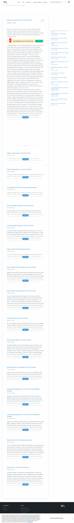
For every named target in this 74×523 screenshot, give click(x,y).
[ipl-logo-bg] (5, 2)
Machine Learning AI (37, 2)
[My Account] (69, 2)
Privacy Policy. (30, 521)
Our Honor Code (24, 511)
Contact (5, 509)
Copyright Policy (24, 508)
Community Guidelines (25, 509)
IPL (4, 5)
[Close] (72, 518)
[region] (37, 518)
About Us (5, 508)
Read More (25, 159)
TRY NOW (39, 41)
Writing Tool (28, 2)
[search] (66, 2)
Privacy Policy (23, 512)
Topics (23, 2)
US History (45, 2)
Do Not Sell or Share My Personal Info (56, 518)
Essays (18, 2)
